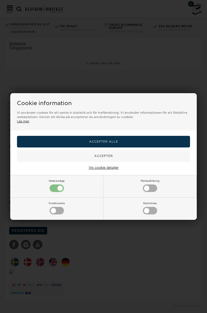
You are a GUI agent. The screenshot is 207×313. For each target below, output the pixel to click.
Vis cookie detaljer (104, 167)
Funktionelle (57, 203)
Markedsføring (150, 181)
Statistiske (150, 203)
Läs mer (23, 121)
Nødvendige (57, 181)
